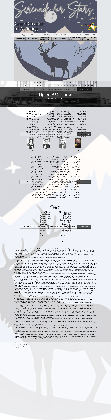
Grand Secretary (19, 346)
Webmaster (17, 347)
